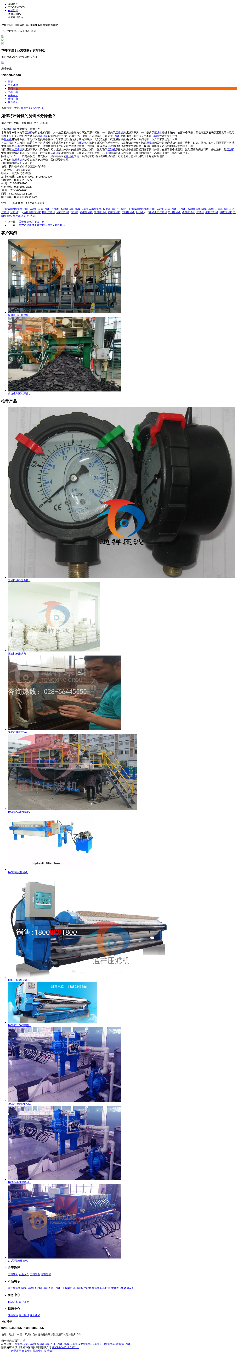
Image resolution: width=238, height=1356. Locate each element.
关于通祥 (13, 85)
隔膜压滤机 (81, 209)
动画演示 (13, 1315)
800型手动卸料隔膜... (20, 1103)
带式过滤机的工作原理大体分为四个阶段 (42, 225)
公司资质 (35, 1274)
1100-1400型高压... (19, 980)
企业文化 (24, 1274)
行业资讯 (38, 108)
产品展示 (16, 1350)
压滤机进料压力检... (19, 580)
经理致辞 (46, 1274)
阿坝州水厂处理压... (19, 315)
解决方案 (13, 1301)
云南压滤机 (95, 209)
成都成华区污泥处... (19, 393)
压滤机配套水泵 (101, 1288)
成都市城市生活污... (19, 732)
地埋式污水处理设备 (122, 1288)
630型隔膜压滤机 (18, 1260)
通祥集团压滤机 (14, 209)
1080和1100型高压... (19, 1025)
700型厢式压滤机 (18, 872)
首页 (10, 81)
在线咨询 (13, 10)
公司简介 (13, 1274)
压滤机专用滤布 (17, 653)
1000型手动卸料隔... (19, 1182)
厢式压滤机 (14, 1288)
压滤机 (13, 129)
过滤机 (121, 209)
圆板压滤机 (55, 1288)
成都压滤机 (44, 209)
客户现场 (24, 1315)
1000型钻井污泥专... (19, 811)
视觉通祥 (35, 1315)
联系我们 (13, 102)
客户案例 (24, 1301)
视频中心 (13, 98)
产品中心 (13, 92)
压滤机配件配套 (82, 1288)
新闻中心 (13, 88)
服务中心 (13, 95)
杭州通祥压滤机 (122, 1344)
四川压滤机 (29, 209)
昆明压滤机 (109, 209)
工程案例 (67, 1288)
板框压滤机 (67, 209)
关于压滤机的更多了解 (32, 221)
